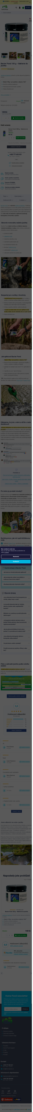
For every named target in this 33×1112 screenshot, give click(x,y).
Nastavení (16, 556)
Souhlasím (16, 561)
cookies (6, 552)
